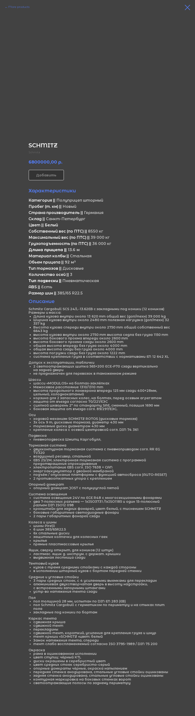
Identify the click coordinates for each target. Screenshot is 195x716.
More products (18, 7)
